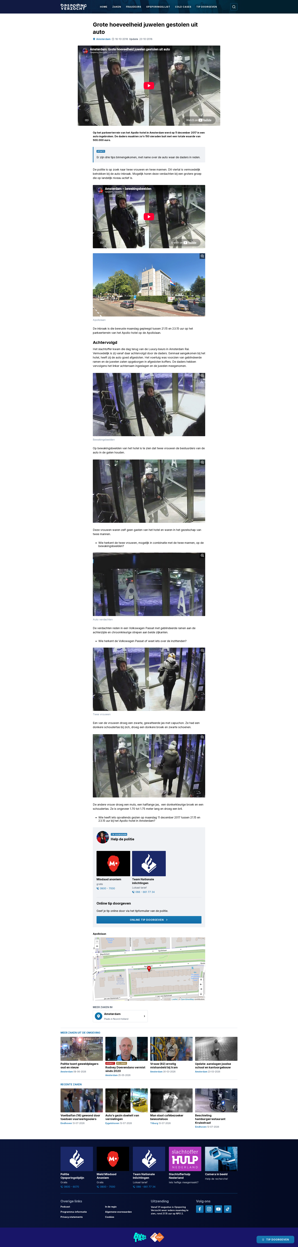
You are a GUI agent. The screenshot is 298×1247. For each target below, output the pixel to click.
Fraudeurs (133, 6)
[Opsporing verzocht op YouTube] (218, 1209)
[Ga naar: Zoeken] (233, 6)
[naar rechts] (201, 989)
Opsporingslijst (158, 6)
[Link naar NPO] (157, 1237)
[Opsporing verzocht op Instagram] (209, 1209)
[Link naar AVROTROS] (140, 1237)
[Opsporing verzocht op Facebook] (199, 1209)
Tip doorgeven (206, 6)
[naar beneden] (201, 993)
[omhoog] (201, 979)
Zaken (116, 6)
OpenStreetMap (187, 999)
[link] (120, 1016)
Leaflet (174, 999)
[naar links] (201, 984)
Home (103, 6)
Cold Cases (183, 6)
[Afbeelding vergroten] (202, 256)
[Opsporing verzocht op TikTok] (227, 1209)
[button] (149, 969)
